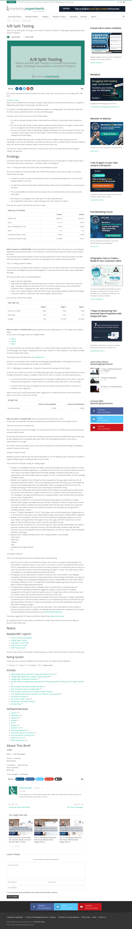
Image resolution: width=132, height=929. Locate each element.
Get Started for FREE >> (97, 200)
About (93, 17)
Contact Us (102, 917)
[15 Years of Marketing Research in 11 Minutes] (94, 371)
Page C (13, 344)
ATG (12, 723)
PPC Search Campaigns (75, 807)
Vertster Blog (16, 704)
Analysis (45, 17)
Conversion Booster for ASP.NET (22, 733)
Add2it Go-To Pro (17, 738)
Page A (13, 339)
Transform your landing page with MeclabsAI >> (105, 107)
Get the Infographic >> (97, 299)
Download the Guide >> (97, 351)
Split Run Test (16, 728)
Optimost (14, 718)
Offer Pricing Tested (18, 648)
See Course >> (95, 246)
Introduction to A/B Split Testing (22, 701)
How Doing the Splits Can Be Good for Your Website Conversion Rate (35, 694)
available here (39, 357)
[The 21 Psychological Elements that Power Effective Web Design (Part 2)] (71, 827)
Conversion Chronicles (18, 696)
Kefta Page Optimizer (18, 730)
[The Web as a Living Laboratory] (94, 389)
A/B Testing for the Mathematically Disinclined (27, 686)
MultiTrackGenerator (18, 740)
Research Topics (59, 17)
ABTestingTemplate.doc (54, 612)
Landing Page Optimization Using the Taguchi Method (30, 677)
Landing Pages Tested (19, 640)
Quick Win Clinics (14, 17)
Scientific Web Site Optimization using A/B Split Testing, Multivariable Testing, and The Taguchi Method (47, 682)
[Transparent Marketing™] (94, 380)
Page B (13, 341)
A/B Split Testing (13, 100)
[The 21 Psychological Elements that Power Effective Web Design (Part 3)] (46, 827)
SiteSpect (14, 725)
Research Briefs (31, 17)
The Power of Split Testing (20, 699)
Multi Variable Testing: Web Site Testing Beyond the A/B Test (33, 674)
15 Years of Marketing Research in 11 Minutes (111, 370)
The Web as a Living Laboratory (111, 387)
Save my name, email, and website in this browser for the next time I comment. (33, 892)
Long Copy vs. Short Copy (20, 643)
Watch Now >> (94, 151)
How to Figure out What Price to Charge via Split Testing (31, 691)
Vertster (14, 713)
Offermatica (15, 715)
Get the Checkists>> (96, 63)
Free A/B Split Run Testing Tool (22, 735)
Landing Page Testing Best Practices (24, 679)
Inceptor (14, 720)
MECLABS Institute (40, 922)
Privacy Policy (85, 917)
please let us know (57, 616)
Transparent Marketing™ (109, 378)
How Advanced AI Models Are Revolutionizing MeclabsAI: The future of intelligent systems (46, 2)
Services (83, 17)
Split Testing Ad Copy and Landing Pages (25, 689)
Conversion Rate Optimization (21, 638)
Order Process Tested (19, 645)
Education (73, 17)
